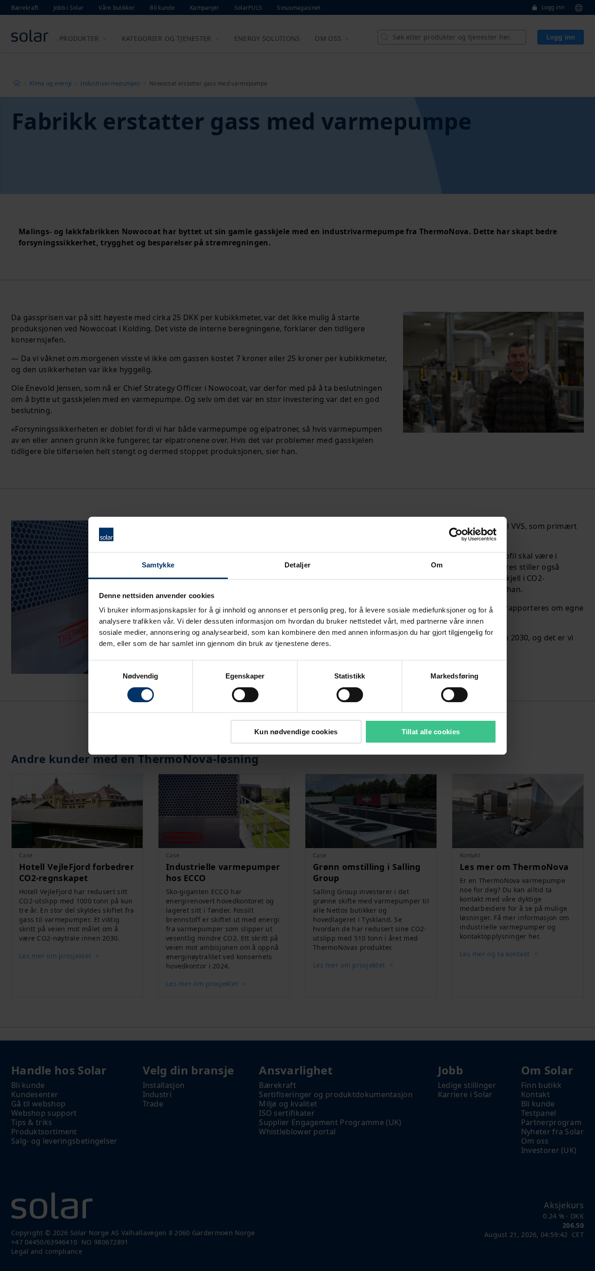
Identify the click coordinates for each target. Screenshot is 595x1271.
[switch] (245, 694)
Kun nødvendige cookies (296, 732)
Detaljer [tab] (297, 565)
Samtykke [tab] (158, 565)
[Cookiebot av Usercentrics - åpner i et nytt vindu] (455, 534)
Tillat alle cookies (431, 732)
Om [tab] (437, 565)
